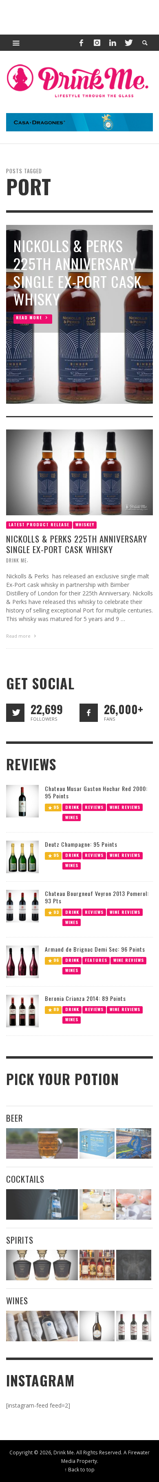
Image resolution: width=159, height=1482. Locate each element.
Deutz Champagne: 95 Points (81, 844)
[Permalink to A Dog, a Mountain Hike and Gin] (133, 1265)
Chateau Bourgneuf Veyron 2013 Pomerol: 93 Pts (97, 897)
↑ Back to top (79, 1469)
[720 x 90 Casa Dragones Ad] (79, 121)
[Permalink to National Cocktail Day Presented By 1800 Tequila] (42, 1204)
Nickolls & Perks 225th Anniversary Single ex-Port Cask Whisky (76, 544)
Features (96, 960)
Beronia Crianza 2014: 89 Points (85, 998)
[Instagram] (97, 43)
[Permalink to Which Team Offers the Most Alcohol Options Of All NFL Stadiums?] (133, 1143)
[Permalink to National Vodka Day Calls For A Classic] (97, 1204)
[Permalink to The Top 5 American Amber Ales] (42, 1143)
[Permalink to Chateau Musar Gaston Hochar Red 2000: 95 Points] (22, 800)
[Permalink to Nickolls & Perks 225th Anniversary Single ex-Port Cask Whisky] (79, 472)
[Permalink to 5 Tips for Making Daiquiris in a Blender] (133, 1204)
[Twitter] (128, 43)
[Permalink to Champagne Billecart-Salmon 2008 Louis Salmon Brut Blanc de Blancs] (97, 1326)
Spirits (19, 1240)
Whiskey (84, 525)
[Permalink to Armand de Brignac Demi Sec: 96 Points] (22, 961)
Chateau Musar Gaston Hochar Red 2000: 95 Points (96, 792)
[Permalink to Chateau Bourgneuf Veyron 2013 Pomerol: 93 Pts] (22, 905)
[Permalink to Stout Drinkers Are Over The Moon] (97, 1143)
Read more (19, 636)
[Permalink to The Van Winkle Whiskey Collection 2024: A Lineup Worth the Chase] (97, 1265)
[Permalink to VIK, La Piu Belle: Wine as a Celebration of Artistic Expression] (133, 1326)
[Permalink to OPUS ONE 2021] (42, 1326)
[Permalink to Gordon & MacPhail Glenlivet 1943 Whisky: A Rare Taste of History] (42, 1265)
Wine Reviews (125, 807)
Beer (14, 1118)
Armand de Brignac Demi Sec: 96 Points (95, 949)
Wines (71, 817)
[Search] (16, 43)
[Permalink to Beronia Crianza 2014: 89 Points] (22, 1010)
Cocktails (25, 1179)
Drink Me (16, 560)
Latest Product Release (39, 525)
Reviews (94, 807)
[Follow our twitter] (15, 713)
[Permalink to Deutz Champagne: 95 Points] (22, 856)
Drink (72, 807)
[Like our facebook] (89, 713)
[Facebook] (81, 43)
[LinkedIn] (112, 43)
